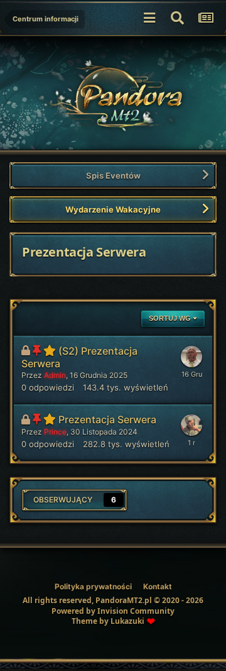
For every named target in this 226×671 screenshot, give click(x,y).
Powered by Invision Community (113, 611)
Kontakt (157, 586)
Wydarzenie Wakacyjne (113, 209)
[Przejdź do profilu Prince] (191, 425)
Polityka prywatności (93, 586)
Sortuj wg (171, 318)
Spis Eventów (113, 175)
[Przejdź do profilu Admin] (191, 356)
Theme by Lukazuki (108, 621)
